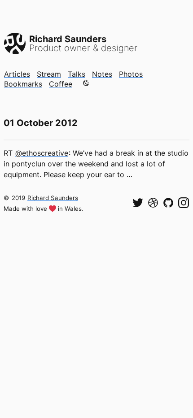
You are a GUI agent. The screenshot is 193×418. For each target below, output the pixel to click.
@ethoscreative (41, 152)
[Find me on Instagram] (183, 203)
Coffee (60, 83)
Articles (17, 74)
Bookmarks (23, 83)
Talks (76, 74)
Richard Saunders (52, 197)
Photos (131, 74)
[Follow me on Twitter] (138, 203)
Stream (49, 74)
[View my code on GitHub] (168, 203)
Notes (102, 74)
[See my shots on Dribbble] (153, 203)
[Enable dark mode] (86, 83)
